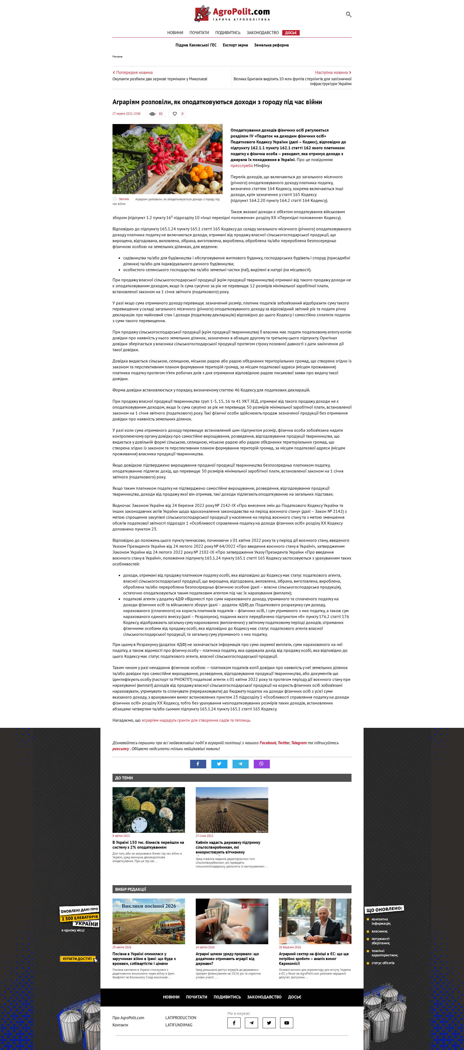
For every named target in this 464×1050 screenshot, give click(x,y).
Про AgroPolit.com (128, 1017)
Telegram (299, 742)
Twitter (283, 742)
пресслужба (242, 165)
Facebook (268, 742)
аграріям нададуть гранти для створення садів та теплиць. (196, 720)
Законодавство (263, 32)
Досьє (291, 32)
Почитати (199, 32)
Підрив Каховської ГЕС (196, 45)
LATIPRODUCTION (180, 1017)
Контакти (120, 1024)
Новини (175, 32)
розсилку (121, 748)
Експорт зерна (235, 45)
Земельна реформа (271, 45)
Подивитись (227, 32)
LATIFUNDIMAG (178, 1024)
